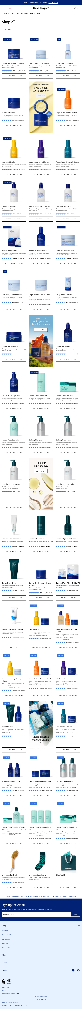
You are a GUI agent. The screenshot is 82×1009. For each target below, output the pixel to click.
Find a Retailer (7, 948)
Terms (4, 990)
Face (17, 14)
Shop (4, 925)
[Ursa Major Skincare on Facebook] (78, 970)
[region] (41, 2)
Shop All (7, 14)
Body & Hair (24, 14)
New (13, 14)
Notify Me (14, 647)
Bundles (32, 14)
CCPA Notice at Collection (10, 1003)
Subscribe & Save (7, 935)
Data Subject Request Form (10, 993)
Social (4, 970)
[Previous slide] (1, 2)
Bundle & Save (6, 939)
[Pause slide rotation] (77, 2)
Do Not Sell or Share (41, 996)
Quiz (38, 14)
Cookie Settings (41, 1000)
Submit (75, 914)
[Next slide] (80, 2)
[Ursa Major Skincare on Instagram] (73, 970)
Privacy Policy (6, 987)
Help (4, 955)
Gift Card (5, 943)
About (4, 963)
